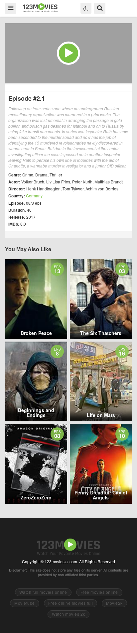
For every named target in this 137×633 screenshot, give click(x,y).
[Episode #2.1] (68, 53)
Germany (34, 195)
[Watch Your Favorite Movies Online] (40, 7)
